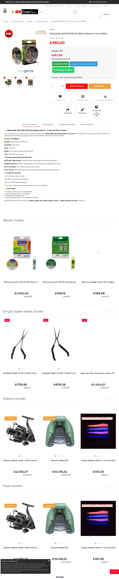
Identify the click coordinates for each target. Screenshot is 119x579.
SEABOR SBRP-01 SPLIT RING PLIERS (20, 373)
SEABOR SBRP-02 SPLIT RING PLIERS (59, 373)
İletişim (107, 6)
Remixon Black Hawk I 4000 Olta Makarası (20, 461)
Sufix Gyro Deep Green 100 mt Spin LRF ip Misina (64, 282)
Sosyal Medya (81, 6)
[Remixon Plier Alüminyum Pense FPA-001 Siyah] (98, 344)
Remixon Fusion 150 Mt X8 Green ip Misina (26, 282)
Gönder (114, 572)
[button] (102, 277)
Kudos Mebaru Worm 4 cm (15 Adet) (98, 461)
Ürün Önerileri (87, 124)
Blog (69, 6)
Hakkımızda (95, 6)
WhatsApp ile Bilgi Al (64, 70)
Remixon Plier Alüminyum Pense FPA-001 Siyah (98, 373)
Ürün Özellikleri (29, 124)
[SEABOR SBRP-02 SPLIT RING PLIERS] (59, 344)
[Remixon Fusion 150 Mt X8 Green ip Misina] (26, 252)
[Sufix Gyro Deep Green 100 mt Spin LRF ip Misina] (64, 252)
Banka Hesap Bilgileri (54, 6)
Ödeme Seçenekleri (67, 124)
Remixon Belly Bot (59, 461)
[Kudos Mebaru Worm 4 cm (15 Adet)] (98, 431)
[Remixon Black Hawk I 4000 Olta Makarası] (20, 431)
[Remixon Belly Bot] (59, 431)
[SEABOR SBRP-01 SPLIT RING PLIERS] (20, 344)
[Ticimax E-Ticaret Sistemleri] (59, 577)
